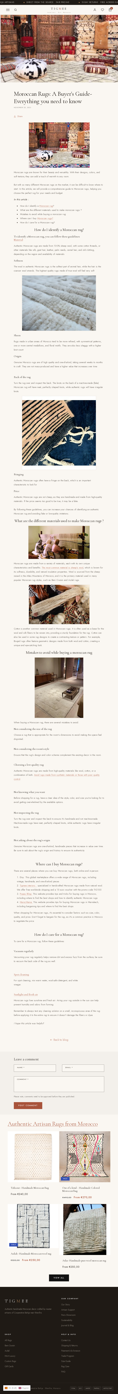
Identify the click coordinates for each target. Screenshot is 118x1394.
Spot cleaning (21, 974)
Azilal (7, 1350)
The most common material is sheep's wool (62, 567)
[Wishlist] (102, 10)
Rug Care (65, 1366)
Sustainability (66, 1320)
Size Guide (66, 1361)
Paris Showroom (68, 1315)
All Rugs (8, 1340)
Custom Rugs (10, 1361)
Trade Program (67, 1355)
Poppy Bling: (26, 894)
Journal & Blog (67, 1325)
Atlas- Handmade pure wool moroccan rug (84, 1260)
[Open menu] (8, 10)
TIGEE (59, 10)
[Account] (95, 10)
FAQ (63, 1371)
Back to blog (61, 1040)
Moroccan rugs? (45, 218)
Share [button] (20, 116)
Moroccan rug (46, 206)
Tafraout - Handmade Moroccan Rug (30, 1187)
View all (59, 1277)
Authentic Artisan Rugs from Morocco (53, 1123)
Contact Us (66, 1340)
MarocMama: (26, 902)
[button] (16, 1388)
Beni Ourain (10, 1345)
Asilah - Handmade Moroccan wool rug (31, 1253)
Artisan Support (68, 1309)
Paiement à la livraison (70, 1350)
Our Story (65, 1304)
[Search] (15, 10)
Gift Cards (9, 1366)
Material (18, 239)
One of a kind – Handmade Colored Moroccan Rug (81, 1189)
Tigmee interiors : (28, 885)
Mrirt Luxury (10, 1355)
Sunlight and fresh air (26, 994)
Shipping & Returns (69, 1345)
